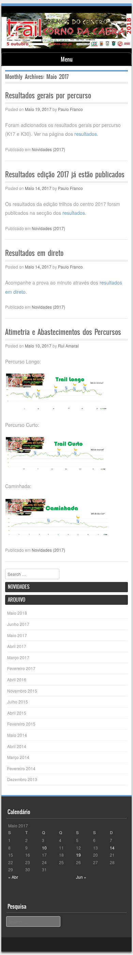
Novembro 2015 (22, 691)
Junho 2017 (18, 624)
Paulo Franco (70, 109)
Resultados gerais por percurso (48, 95)
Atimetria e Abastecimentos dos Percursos (63, 332)
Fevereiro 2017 (21, 668)
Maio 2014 (17, 735)
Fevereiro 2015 (21, 724)
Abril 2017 (16, 646)
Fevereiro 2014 (21, 768)
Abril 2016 (16, 679)
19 (78, 855)
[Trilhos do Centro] (66, 46)
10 (44, 848)
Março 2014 (18, 757)
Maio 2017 (17, 635)
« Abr (13, 877)
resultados (85, 133)
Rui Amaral (68, 346)
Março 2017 (18, 657)
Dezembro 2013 (22, 779)
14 (112, 848)
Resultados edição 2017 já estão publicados (64, 174)
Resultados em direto (34, 253)
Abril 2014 (16, 746)
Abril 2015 (16, 713)
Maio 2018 (17, 613)
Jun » (81, 877)
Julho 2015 (17, 702)
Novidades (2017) (48, 149)
